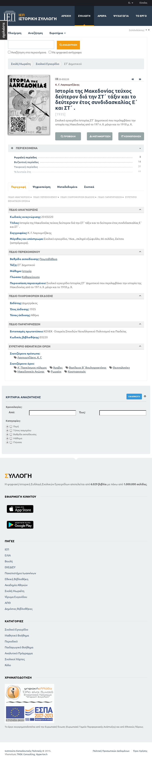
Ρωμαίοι (56, 371)
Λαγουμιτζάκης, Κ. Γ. (29, 357)
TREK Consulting (26, 754)
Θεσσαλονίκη (121, 367)
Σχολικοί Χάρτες (15, 659)
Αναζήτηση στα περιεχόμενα (28, 52)
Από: (12, 412)
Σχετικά (89, 186)
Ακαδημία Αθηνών (16, 585)
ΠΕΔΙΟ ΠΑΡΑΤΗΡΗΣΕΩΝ (110, 197)
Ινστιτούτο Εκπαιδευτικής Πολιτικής (23, 751)
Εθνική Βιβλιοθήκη (16, 579)
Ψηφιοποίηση (41, 186)
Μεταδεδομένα (67, 186)
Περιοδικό (11, 641)
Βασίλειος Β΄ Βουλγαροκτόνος (87, 367)
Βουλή (9, 561)
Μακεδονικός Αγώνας (30, 371)
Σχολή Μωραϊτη (21, 63)
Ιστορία (26, 271)
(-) (149, 30)
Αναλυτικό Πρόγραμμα (19, 653)
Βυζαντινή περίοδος (26, 162)
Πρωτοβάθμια (48, 259)
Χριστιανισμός (77, 371)
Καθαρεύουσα (31, 277)
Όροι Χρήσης (140, 751)
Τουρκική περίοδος (26, 166)
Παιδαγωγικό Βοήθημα (19, 647)
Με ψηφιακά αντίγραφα (66, 52)
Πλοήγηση (14, 33)
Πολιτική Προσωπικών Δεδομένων (111, 751)
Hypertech (42, 754)
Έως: (82, 412)
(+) (146, 30)
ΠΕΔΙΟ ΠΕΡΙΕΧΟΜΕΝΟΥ (45, 197)
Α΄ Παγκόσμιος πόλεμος (32, 367)
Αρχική (66, 15)
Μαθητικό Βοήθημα (17, 635)
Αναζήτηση (35, 33)
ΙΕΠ (7, 549)
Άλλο (8, 665)
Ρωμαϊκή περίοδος (25, 157)
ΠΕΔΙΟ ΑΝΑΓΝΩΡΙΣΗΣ (19, 197)
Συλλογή (84, 15)
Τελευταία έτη (22, 171)
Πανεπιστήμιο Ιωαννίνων (20, 573)
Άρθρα (102, 15)
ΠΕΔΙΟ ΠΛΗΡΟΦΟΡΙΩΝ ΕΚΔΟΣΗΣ (77, 197)
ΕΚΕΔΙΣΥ (10, 567)
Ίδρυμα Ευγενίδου (16, 597)
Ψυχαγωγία (121, 15)
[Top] (140, 210)
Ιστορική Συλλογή (38, 16)
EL (129, 3)
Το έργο (141, 15)
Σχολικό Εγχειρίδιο (47, 63)
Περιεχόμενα (26, 148)
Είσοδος (143, 3)
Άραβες (58, 367)
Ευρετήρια (56, 33)
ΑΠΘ (8, 602)
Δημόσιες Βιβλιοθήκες (18, 608)
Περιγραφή (18, 186)
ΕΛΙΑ (8, 555)
